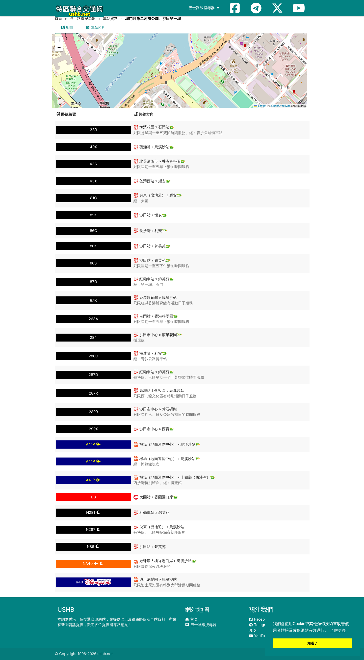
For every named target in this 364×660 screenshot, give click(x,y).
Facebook (262, 619)
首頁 (58, 18)
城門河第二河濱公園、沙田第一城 (153, 18)
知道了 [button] (312, 643)
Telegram (262, 624)
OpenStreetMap (280, 106)
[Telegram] (256, 8)
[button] (180, 65)
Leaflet (261, 106)
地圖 (69, 27)
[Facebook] (234, 8)
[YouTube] (298, 8)
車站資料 (110, 18)
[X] (277, 8)
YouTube (261, 635)
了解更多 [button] (338, 630)
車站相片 (97, 27)
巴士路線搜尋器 (202, 7)
